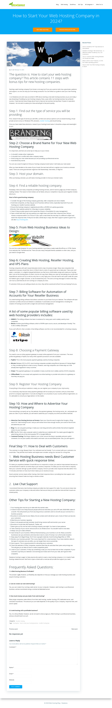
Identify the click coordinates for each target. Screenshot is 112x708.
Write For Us (99, 4)
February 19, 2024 (19, 70)
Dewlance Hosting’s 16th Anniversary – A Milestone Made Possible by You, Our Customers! (93, 52)
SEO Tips (80, 4)
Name (11, 667)
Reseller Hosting (20, 621)
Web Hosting (64, 4)
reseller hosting (45, 121)
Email (11, 674)
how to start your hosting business (29, 623)
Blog (57, 4)
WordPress (73, 4)
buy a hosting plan (22, 220)
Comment (12, 647)
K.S (11, 70)
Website (11, 680)
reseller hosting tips (44, 623)
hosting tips (16, 623)
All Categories (88, 4)
